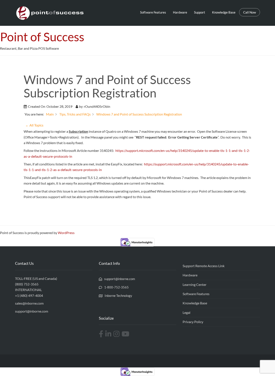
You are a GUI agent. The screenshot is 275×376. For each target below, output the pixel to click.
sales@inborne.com (29, 303)
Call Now (249, 12)
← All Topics (34, 125)
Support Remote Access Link (204, 266)
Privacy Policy (193, 322)
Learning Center (194, 284)
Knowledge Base (223, 12)
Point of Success (42, 36)
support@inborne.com (31, 311)
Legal (186, 312)
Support (199, 12)
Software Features (153, 12)
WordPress (66, 233)
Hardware (180, 12)
